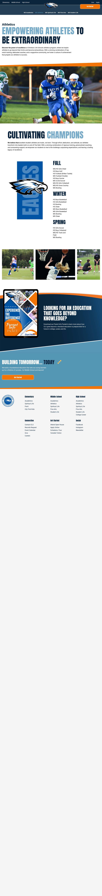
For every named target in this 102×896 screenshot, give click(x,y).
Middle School (15, 2)
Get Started (54, 420)
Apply (98, 2)
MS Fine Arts (62, 12)
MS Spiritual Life (50, 12)
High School (25, 2)
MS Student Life (73, 12)
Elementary (5, 2)
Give (92, 2)
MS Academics (28, 12)
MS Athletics (39, 12)
